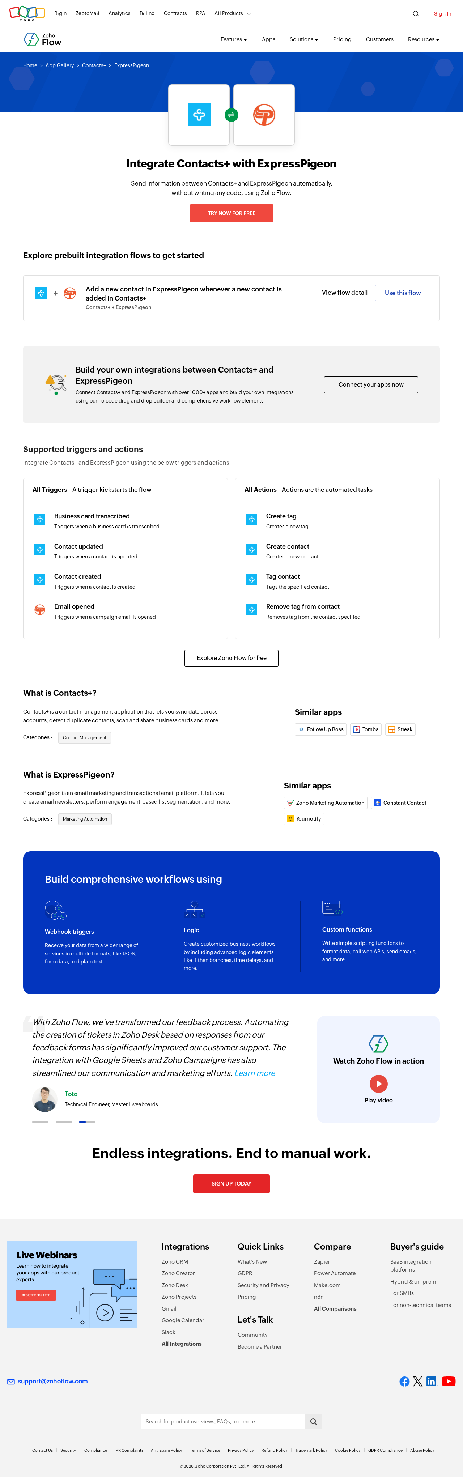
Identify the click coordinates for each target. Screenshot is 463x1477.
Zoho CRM (175, 1262)
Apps (268, 39)
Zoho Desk (175, 1285)
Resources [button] (421, 39)
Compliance (95, 1450)
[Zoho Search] (416, 13)
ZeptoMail (87, 13)
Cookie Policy (348, 1450)
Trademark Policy (311, 1450)
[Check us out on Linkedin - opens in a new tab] (432, 1381)
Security (68, 1450)
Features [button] (231, 39)
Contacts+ (94, 65)
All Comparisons (335, 1309)
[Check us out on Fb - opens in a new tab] (404, 1381)
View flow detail (345, 292)
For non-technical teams (420, 1305)
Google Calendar (183, 1320)
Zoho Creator (178, 1273)
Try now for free (231, 213)
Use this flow (403, 293)
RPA (200, 13)
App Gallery (60, 65)
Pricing (342, 39)
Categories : (38, 737)
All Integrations (182, 1344)
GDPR (245, 1273)
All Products (228, 13)
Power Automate (335, 1273)
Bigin (60, 13)
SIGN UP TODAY (231, 1183)
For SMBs (402, 1293)
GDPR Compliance (385, 1450)
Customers (380, 39)
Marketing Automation (85, 819)
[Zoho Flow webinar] (72, 1284)
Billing (147, 13)
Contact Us (42, 1450)
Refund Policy (275, 1450)
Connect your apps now (371, 384)
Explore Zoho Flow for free (232, 658)
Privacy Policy (241, 1450)
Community (253, 1335)
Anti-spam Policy (166, 1450)
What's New (252, 1262)
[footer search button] (313, 1421)
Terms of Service (205, 1450)
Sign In (442, 13)
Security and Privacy (263, 1285)
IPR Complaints (129, 1450)
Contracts (175, 13)
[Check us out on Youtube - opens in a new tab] (449, 1381)
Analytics (120, 13)
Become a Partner (260, 1347)
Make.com (327, 1285)
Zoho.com (27, 13)
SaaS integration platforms (411, 1266)
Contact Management (84, 737)
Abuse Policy (422, 1450)
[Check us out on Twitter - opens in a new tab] (418, 1381)
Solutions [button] (301, 39)
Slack (168, 1332)
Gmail (169, 1309)
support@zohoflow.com (53, 1381)
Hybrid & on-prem (413, 1281)
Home (30, 65)
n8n (319, 1297)
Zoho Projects (179, 1297)
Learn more (254, 1073)
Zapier (322, 1262)
